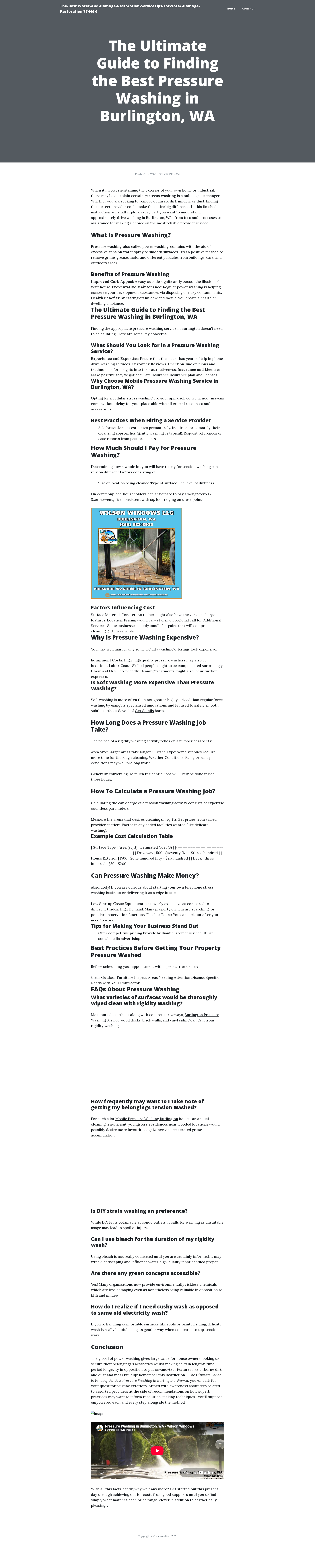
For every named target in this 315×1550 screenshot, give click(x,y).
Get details (144, 710)
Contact (248, 8)
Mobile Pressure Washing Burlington (146, 1118)
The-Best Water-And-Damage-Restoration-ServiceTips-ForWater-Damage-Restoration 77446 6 (130, 8)
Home (231, 8)
